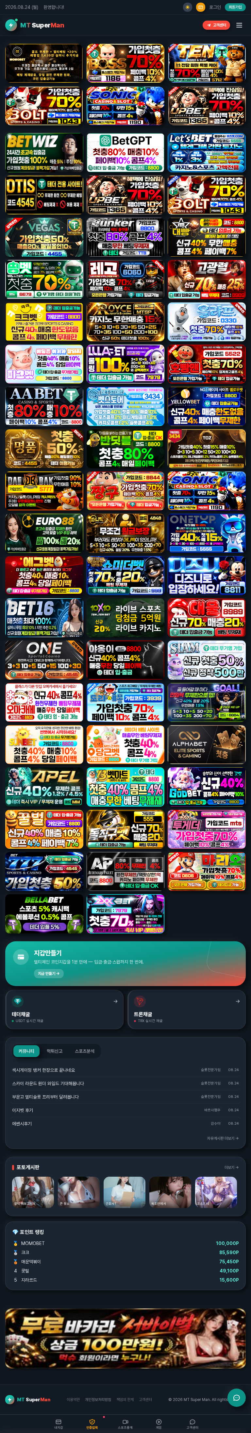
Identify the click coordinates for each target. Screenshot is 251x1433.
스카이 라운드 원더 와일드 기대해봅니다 (48, 1083)
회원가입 (235, 7)
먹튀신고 (54, 1051)
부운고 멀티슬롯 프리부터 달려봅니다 (45, 1097)
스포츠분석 (84, 1051)
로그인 (215, 7)
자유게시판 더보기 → (223, 1138)
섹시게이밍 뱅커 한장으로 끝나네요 (43, 1070)
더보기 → (232, 1167)
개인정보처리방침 (98, 1399)
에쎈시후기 (22, 1123)
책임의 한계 (125, 1399)
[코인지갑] (200, 7)
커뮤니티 (26, 1051)
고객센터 (219, 25)
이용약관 (73, 1399)
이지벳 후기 (22, 1110)
